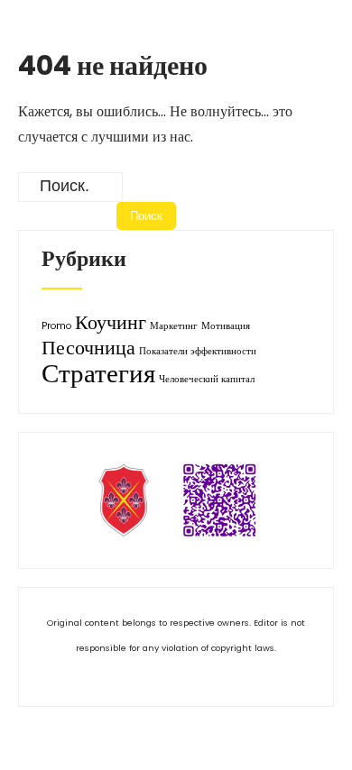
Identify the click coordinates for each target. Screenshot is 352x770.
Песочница (88, 348)
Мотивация (225, 326)
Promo (56, 326)
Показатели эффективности (197, 351)
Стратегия (98, 372)
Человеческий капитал (207, 379)
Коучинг (110, 322)
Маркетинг (174, 326)
